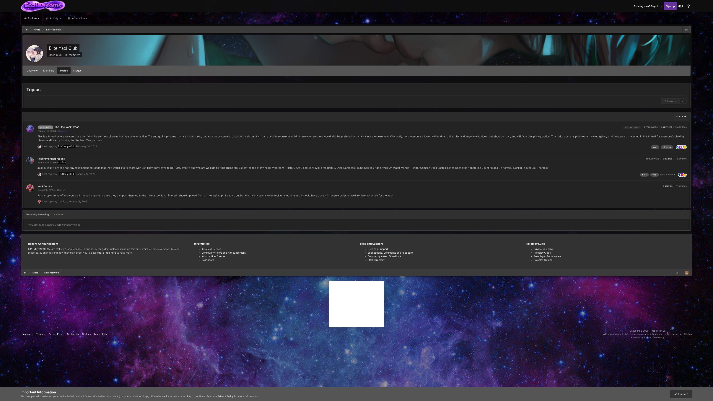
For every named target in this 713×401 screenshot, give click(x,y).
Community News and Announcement (224, 252)
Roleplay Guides (543, 259)
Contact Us (73, 334)
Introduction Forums (213, 256)
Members (48, 70)
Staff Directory (376, 259)
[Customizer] (681, 6)
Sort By (680, 116)
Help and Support (378, 248)
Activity (53, 18)
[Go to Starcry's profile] (30, 160)
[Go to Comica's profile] (30, 188)
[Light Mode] (688, 6)
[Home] (26, 29)
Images (77, 70)
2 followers (651, 127)
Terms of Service (211, 248)
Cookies (86, 334)
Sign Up (670, 6)
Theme (40, 334)
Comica (61, 190)
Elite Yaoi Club (63, 48)
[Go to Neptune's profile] (30, 129)
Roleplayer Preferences (547, 256)
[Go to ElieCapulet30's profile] (39, 147)
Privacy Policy (56, 334)
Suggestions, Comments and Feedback (390, 252)
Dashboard (208, 259)
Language (26, 334)
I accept (682, 394)
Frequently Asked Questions (384, 256)
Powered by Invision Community (648, 337)
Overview (32, 70)
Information (78, 18)
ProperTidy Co (658, 330)
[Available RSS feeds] (686, 272)
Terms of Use (101, 334)
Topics (64, 70)
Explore (32, 18)
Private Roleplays (544, 248)
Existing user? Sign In (647, 6)
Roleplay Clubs (542, 252)
